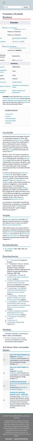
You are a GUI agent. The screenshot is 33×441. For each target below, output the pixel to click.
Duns (9, 149)
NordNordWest (17, 48)
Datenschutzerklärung (21, 439)
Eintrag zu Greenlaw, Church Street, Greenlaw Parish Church (18, 282)
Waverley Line (26, 233)
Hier (23, 421)
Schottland (24, 387)
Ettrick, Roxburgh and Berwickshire (18, 91)
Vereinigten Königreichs (16, 357)
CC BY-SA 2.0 (23, 29)
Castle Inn (25, 188)
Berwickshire (24, 100)
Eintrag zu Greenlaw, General (13, 338)
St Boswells (10, 232)
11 (11, 239)
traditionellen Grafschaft (13, 100)
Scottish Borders (17, 82)
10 (16, 209)
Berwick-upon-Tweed (9, 225)
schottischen (26, 96)
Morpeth (16, 219)
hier (16, 421)
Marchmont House (17, 199)
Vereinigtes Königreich (20, 38)
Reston (8, 233)
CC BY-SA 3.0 (23, 48)
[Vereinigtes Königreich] (13, 38)
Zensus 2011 (18, 60)
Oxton (9, 219)
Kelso (26, 102)
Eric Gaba (12, 48)
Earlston (18, 225)
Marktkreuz (6, 178)
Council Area (6, 98)
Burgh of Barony (19, 140)
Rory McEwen (9, 249)
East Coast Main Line (13, 235)
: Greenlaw (11, 334)
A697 (26, 219)
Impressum (8, 439)
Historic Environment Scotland (15, 292)
